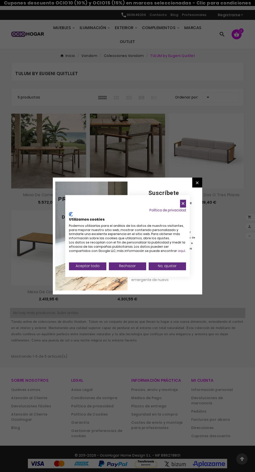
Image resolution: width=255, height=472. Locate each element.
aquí (181, 251)
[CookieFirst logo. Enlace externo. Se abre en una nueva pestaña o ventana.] (71, 214)
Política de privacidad (167, 210)
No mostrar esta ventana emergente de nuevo (153, 277)
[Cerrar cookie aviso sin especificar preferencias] (183, 203)
